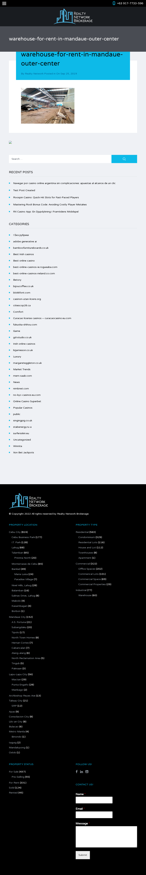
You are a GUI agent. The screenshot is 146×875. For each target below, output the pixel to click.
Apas (12, 711)
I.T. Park (16, 542)
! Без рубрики (21, 235)
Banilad (16, 569)
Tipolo (15, 632)
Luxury (17, 356)
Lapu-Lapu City (18, 674)
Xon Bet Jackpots (23, 452)
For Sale (14, 771)
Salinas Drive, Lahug (23, 595)
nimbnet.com (21, 388)
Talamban (17, 552)
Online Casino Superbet (27, 401)
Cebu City (15, 532)
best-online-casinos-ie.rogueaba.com (35, 267)
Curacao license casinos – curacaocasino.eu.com (42, 318)
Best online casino (24, 260)
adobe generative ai (25, 241)
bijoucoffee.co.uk (23, 286)
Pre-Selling (18, 776)
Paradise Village (23, 579)
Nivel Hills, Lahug (22, 585)
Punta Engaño (20, 684)
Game (16, 331)
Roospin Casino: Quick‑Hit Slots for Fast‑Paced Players (46, 197)
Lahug (15, 547)
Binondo (17, 736)
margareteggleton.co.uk (27, 362)
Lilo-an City (15, 721)
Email (80, 809)
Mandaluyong (17, 747)
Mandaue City (17, 617)
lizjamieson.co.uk (23, 350)
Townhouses (85, 552)
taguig (13, 742)
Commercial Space (89, 579)
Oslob (12, 752)
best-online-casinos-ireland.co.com (34, 273)
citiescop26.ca (22, 305)
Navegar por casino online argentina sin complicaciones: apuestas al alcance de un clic (64, 183)
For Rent (14, 782)
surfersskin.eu (21, 433)
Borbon (16, 611)
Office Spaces (86, 568)
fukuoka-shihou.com (25, 324)
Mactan (16, 679)
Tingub (16, 663)
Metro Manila (17, 731)
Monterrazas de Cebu (24, 563)
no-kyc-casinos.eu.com (27, 394)
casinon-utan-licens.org (27, 299)
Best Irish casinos (23, 254)
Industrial (81, 590)
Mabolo (16, 600)
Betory (17, 279)
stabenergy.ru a (22, 426)
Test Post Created (24, 190)
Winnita (17, 446)
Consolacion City (19, 716)
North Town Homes (23, 637)
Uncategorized (22, 439)
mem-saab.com (22, 375)
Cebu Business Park (23, 537)
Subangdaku (19, 627)
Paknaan (17, 668)
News (16, 382)
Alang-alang (19, 653)
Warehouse (85, 595)
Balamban (18, 590)
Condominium (86, 537)
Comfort (18, 311)
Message (83, 823)
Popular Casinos (22, 407)
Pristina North (22, 557)
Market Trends (21, 369)
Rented (13, 792)
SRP (14, 705)
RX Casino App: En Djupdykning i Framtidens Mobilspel (46, 211)
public (16, 414)
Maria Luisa (21, 574)
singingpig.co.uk (22, 420)
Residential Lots (87, 542)
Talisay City (15, 700)
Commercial (83, 563)
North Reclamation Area (26, 658)
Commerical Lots (88, 574)
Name (81, 794)
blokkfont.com (21, 292)
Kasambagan (19, 605)
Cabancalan (18, 647)
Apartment (84, 557)
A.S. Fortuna (19, 622)
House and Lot (87, 547)
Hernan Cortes (20, 642)
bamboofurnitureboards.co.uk (30, 247)
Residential (82, 532)
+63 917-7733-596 (130, 3)
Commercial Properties (92, 584)
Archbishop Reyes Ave (22, 695)
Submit (83, 855)
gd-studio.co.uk (22, 337)
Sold (11, 787)
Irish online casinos (24, 343)
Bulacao (14, 726)
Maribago (17, 689)
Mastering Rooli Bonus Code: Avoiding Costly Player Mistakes (50, 204)
